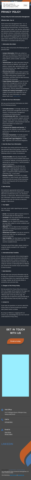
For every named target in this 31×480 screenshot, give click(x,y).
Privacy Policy (5, 469)
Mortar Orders (8, 434)
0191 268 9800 (8, 422)
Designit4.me (21, 475)
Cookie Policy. (17, 96)
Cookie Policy (12, 469)
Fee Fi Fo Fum (13, 475)
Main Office (8, 432)
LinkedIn (7, 444)
